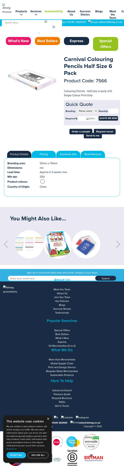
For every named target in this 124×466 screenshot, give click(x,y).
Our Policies (62, 301)
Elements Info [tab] (68, 154)
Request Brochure (62, 398)
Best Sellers (47, 41)
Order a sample (81, 131)
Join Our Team (62, 297)
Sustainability (54, 11)
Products (21, 11)
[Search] (57, 29)
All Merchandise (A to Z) (62, 345)
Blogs (99, 11)
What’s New (18, 41)
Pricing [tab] (44, 154)
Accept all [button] (16, 455)
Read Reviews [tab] (93, 154)
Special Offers (105, 44)
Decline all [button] (38, 455)
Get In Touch (62, 406)
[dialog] (27, 439)
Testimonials (62, 312)
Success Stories (85, 13)
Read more (11, 448)
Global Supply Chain (62, 363)
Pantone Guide (62, 394)
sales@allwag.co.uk (110, 22)
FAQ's (62, 402)
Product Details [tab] (19, 154)
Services (35, 11)
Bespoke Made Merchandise (62, 371)
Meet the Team (112, 14)
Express (76, 41)
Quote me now (108, 118)
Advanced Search (62, 390)
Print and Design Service (62, 367)
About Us (71, 13)
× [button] (48, 419)
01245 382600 (76, 22)
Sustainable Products (62, 375)
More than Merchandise (62, 359)
